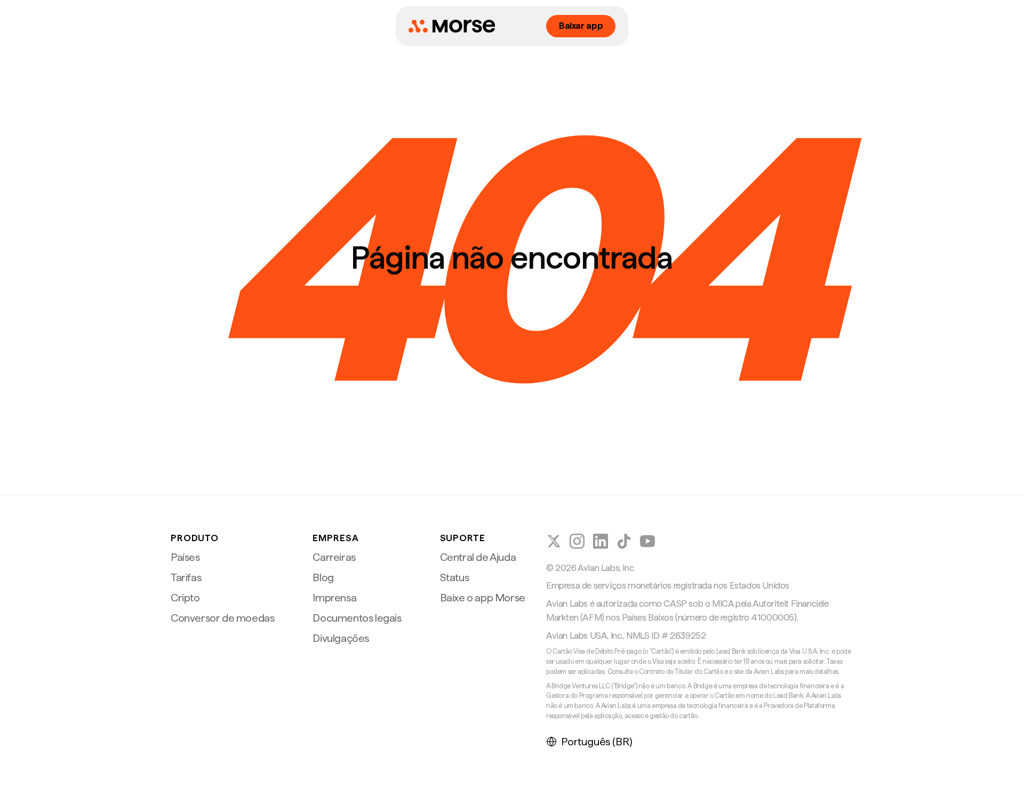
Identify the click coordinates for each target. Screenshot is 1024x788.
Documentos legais (357, 618)
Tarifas (186, 577)
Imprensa (334, 597)
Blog (323, 577)
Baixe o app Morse (482, 597)
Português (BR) (597, 741)
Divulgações (341, 638)
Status (454, 577)
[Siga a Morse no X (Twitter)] (553, 541)
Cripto (185, 597)
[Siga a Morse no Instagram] (577, 541)
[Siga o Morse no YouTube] (647, 541)
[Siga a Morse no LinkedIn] (600, 541)
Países (185, 557)
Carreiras (334, 557)
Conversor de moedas (222, 618)
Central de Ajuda (478, 557)
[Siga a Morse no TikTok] (624, 541)
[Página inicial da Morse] (452, 26)
